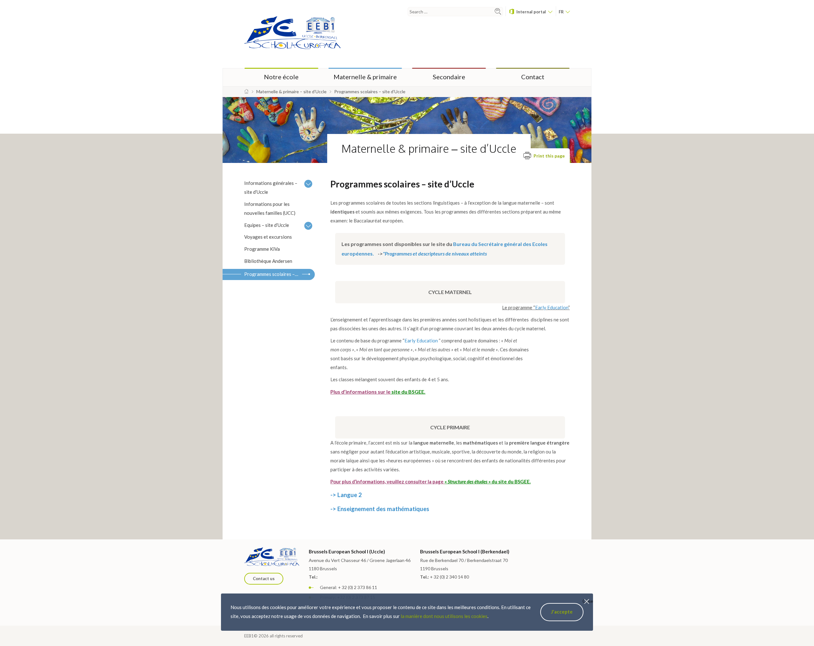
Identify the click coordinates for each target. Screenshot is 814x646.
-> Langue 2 (346, 494)
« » (468, 481)
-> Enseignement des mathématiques (379, 508)
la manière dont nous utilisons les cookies (444, 616)
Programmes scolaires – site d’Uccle (273, 274)
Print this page (549, 155)
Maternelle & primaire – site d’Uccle (428, 148)
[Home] (246, 91)
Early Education (551, 307)
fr (562, 11)
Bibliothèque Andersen (268, 261)
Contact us (264, 578)
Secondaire (449, 77)
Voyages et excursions (268, 237)
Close (588, 601)
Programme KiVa (262, 249)
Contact (532, 77)
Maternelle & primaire (365, 77)
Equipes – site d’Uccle (266, 225)
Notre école (281, 77)
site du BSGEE (407, 392)
